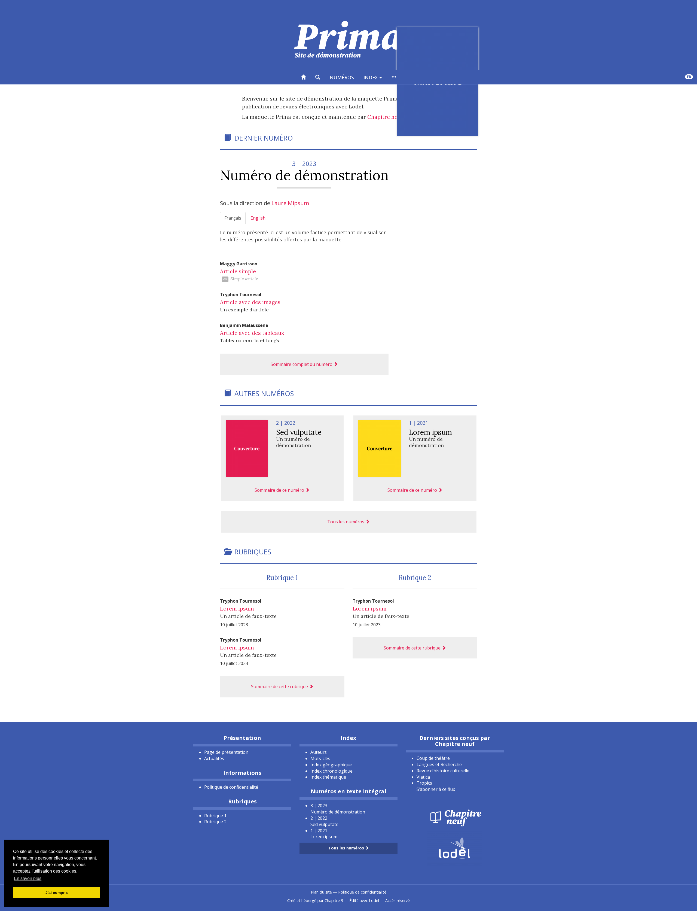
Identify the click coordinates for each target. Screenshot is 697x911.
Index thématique (328, 777)
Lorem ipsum (237, 608)
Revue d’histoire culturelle (443, 771)
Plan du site (321, 892)
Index (371, 77)
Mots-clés (320, 758)
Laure (290, 203)
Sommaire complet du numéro (302, 364)
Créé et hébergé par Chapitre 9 (315, 900)
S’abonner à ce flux (436, 789)
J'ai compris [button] (56, 892)
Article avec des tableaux (252, 332)
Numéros (342, 77)
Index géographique (331, 765)
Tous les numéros (346, 522)
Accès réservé (397, 900)
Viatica (423, 777)
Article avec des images (250, 302)
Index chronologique (331, 771)
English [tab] (257, 218)
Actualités (214, 758)
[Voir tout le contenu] (393, 77)
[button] (317, 77)
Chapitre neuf (385, 116)
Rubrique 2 (415, 577)
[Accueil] (303, 77)
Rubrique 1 (282, 577)
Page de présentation (226, 752)
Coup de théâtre (433, 758)
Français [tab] (232, 218)
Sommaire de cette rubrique (280, 687)
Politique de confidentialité (231, 787)
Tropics (424, 783)
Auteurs (318, 752)
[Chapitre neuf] (454, 817)
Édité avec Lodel (364, 900)
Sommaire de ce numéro (280, 490)
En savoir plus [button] (27, 878)
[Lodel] (454, 848)
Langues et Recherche (439, 764)
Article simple (238, 271)
